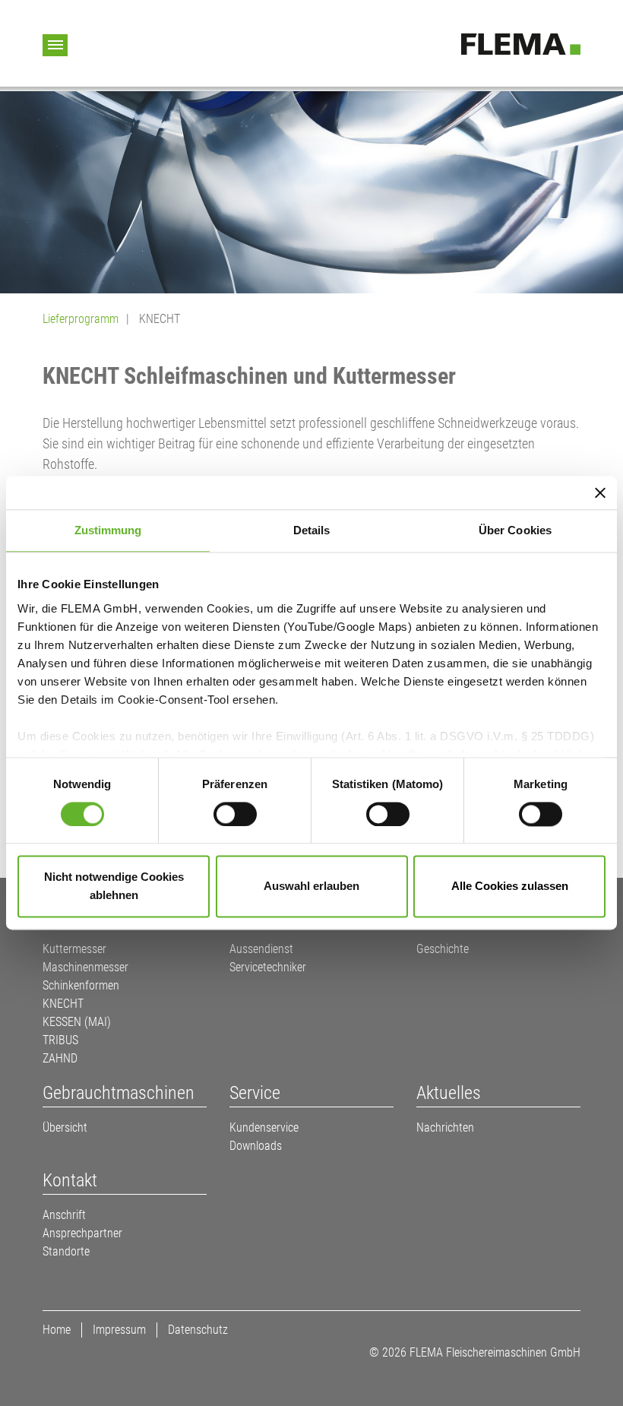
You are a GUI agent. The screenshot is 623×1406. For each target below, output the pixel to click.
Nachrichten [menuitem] (445, 1127)
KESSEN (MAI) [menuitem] (77, 1022)
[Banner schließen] (600, 492)
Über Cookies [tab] (515, 530)
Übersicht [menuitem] (65, 1127)
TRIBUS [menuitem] (60, 1040)
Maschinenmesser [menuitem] (85, 967)
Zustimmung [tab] (108, 530)
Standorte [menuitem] (66, 1251)
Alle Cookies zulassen (509, 886)
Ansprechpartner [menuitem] (82, 1233)
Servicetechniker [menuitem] (267, 967)
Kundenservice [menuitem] (264, 1127)
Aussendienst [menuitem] (261, 949)
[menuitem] (125, 1093)
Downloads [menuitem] (255, 1145)
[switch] (235, 814)
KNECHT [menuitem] (63, 1003)
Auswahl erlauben (311, 886)
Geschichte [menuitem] (442, 949)
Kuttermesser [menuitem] (74, 949)
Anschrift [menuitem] (64, 1215)
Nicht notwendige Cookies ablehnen (114, 886)
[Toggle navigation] (55, 45)
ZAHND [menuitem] (60, 1058)
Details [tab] (311, 530)
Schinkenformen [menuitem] (81, 985)
